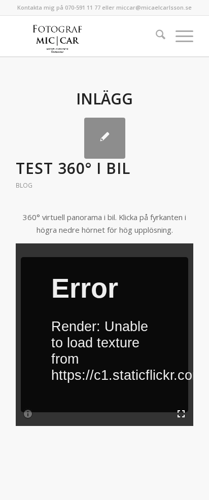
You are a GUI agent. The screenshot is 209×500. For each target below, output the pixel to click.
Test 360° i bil (73, 168)
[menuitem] (155, 36)
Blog (24, 185)
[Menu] (179, 36)
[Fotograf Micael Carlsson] (87, 36)
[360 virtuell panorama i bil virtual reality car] (104, 138)
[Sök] (155, 36)
